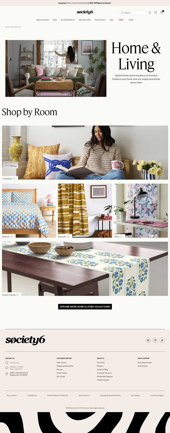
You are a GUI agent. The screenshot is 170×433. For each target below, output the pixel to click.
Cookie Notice (32, 395)
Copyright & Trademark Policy (110, 395)
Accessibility (135, 395)
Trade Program (103, 380)
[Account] (150, 13)
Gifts (111, 20)
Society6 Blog (102, 369)
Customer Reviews (104, 373)
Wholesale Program (105, 376)
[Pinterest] (155, 340)
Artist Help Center (145, 362)
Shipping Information (65, 366)
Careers (100, 366)
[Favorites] (156, 13)
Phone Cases (100, 20)
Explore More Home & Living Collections (85, 306)
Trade (131, 20)
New (55, 20)
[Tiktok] (162, 340)
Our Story (101, 362)
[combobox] (133, 12)
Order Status (62, 373)
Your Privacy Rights (156, 395)
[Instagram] (148, 340)
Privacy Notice (12, 395)
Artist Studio (142, 366)
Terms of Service (84, 395)
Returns (60, 369)
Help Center (61, 362)
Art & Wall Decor (68, 20)
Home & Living (85, 20)
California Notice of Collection (57, 395)
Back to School (43, 20)
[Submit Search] (122, 12)
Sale (121, 20)
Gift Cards (61, 376)
